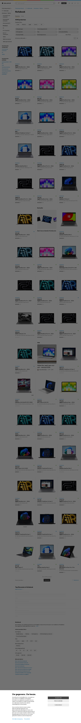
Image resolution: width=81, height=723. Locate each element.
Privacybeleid (27, 719)
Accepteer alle (58, 697)
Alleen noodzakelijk (58, 701)
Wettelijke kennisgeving (17, 719)
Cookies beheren (58, 705)
